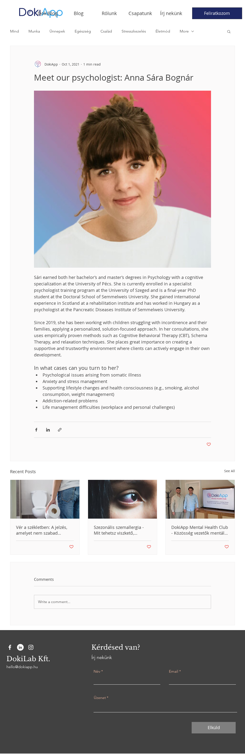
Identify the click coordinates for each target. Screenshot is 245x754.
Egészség (83, 31)
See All (229, 471)
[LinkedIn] (20, 647)
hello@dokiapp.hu (22, 667)
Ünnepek (57, 31)
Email (173, 671)
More (184, 31)
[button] (229, 31)
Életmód (163, 31)
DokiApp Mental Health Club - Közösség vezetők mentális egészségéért (199, 530)
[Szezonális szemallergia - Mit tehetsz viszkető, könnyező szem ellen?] (122, 499)
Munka (34, 31)
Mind (14, 31)
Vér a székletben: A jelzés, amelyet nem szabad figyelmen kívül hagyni (41, 530)
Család (106, 31)
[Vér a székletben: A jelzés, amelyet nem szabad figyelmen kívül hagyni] (44, 499)
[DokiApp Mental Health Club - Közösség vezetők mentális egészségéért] (200, 499)
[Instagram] (31, 647)
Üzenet (100, 698)
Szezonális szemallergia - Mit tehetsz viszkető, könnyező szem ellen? (119, 530)
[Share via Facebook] (36, 429)
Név (97, 671)
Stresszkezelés (134, 31)
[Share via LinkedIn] (48, 429)
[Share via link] (59, 429)
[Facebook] (9, 647)
